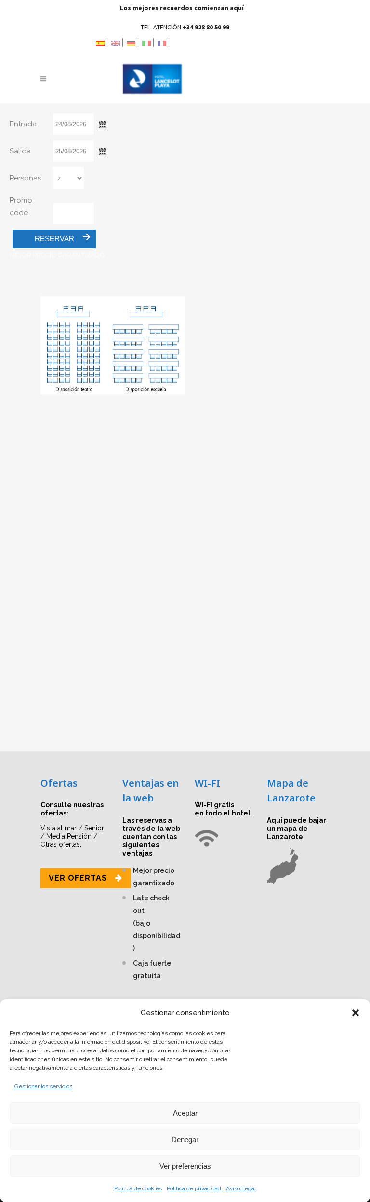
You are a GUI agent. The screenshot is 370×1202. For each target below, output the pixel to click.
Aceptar (185, 1113)
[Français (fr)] (163, 42)
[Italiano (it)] (148, 42)
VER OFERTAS (78, 878)
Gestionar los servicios (43, 1086)
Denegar (185, 1139)
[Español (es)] (101, 42)
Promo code (21, 206)
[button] (355, 1013)
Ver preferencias (185, 1166)
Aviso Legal (241, 1188)
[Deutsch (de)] (132, 42)
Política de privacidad (194, 1188)
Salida (20, 151)
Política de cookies (138, 1188)
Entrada (23, 124)
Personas (25, 178)
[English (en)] (117, 42)
